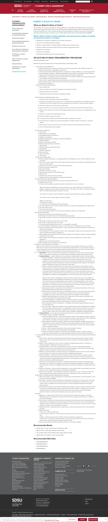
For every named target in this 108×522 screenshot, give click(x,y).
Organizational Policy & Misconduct (86, 10)
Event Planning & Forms (17, 476)
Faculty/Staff (36, 1)
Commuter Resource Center (61, 475)
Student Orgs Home (16, 461)
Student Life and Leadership (28, 16)
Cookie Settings (72, 519)
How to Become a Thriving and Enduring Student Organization (20, 50)
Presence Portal (80, 471)
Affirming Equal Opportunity (53, 514)
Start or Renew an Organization (19, 464)
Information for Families (60, 467)
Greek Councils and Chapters (61, 463)
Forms (13, 469)
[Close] (105, 519)
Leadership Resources (39, 474)
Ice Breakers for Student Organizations (18, 54)
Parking (87, 503)
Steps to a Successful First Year (19, 466)
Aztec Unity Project (38, 485)
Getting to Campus (59, 478)
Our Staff (14, 470)
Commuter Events (59, 484)
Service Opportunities (39, 486)
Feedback (63, 514)
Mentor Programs (59, 483)
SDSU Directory (88, 499)
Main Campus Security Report (86, 514)
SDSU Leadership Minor (39, 464)
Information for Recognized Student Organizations (60, 16)
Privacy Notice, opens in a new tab (52, 520)
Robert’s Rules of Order (19, 71)
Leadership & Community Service (59, 10)
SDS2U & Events (60, 490)
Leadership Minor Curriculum (40, 467)
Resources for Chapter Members (62, 466)
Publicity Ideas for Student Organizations (19, 67)
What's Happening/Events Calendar (20, 467)
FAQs (35, 489)
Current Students (28, 1)
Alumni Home (45, 1)
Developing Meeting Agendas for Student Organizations (20, 42)
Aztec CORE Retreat (38, 476)
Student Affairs (16, 16)
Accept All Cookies (93, 519)
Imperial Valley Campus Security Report (22, 516)
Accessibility (15, 514)
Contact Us (57, 486)
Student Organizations (31, 10)
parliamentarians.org (42, 444)
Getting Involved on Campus (61, 480)
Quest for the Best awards (40, 483)
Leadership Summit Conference (41, 477)
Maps (86, 501)
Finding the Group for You (19, 46)
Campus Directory (64, 1)
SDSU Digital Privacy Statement (26, 514)
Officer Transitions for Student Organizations (20, 59)
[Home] (13, 10)
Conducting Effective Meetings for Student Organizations (20, 34)
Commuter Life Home (60, 474)
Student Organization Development (81, 16)
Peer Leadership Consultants (40, 479)
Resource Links (15, 483)
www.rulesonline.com (42, 446)
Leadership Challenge (39, 480)
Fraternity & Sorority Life (44, 10)
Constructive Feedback (18, 38)
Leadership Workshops (39, 470)
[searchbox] (83, 1)
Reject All (82, 519)
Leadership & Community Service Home (43, 463)
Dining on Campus (59, 477)
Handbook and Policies (17, 486)
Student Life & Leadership (49, 6)
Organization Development (18, 480)
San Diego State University (22, 6)
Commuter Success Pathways (61, 481)
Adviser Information (16, 482)
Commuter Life (72, 10)
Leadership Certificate (39, 469)
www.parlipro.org (41, 448)
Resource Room (15, 485)
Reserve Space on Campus (18, 477)
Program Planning (17, 63)
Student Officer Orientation (18, 471)
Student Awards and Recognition (41, 482)
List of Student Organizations (18, 463)
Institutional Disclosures (40, 514)
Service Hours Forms (38, 488)
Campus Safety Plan (72, 514)
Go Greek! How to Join (60, 464)
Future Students (18, 1)
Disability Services (54, 1)
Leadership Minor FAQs (39, 466)
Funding (14, 479)
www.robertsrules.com (42, 441)
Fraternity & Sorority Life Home (62, 461)
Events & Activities (20, 10)
